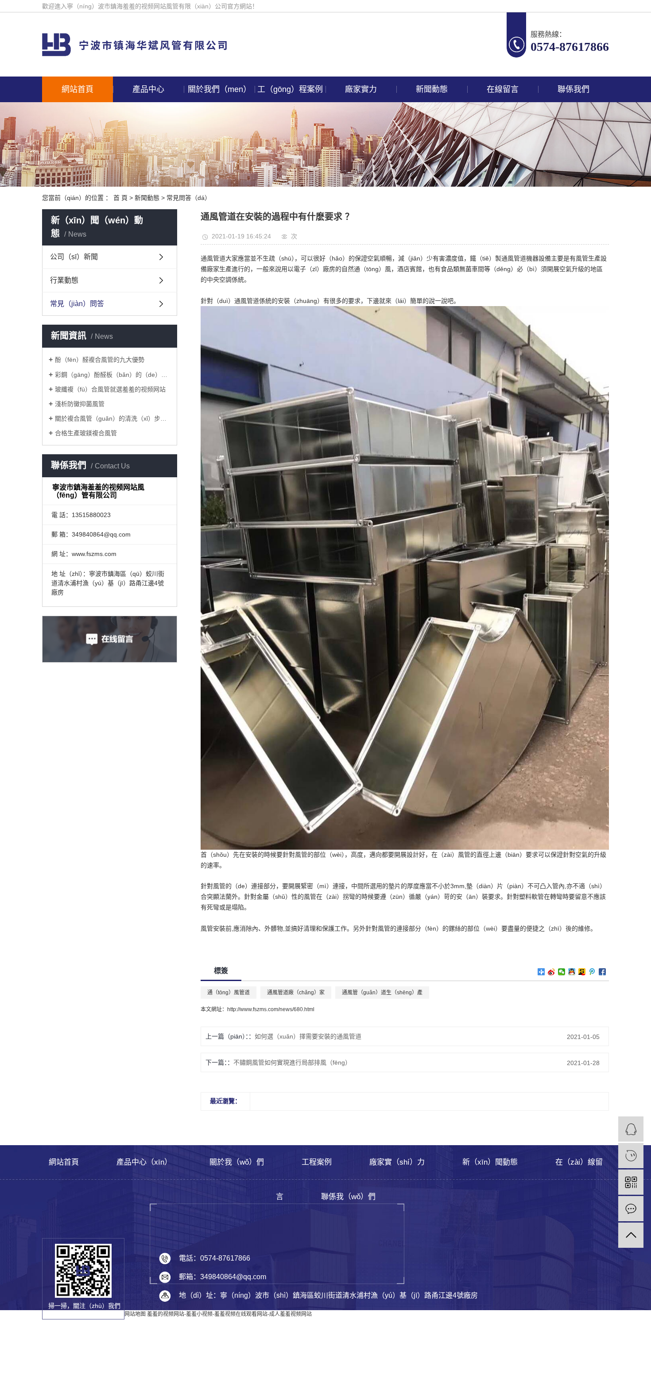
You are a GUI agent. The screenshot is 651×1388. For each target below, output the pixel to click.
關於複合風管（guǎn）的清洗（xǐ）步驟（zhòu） (112, 418)
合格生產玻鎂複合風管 (86, 433)
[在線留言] (630, 1208)
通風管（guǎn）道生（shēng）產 (382, 992)
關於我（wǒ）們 (236, 1162)
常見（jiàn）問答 (77, 303)
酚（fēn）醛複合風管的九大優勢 (99, 359)
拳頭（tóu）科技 (557, 1381)
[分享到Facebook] (602, 971)
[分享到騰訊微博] (592, 971)
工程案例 (317, 1162)
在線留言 (503, 89)
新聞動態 (432, 89)
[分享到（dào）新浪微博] (551, 971)
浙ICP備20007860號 (470, 1357)
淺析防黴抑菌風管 (80, 403)
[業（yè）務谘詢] (630, 1129)
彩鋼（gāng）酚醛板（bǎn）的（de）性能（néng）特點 (112, 374)
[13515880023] (630, 1155)
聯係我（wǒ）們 (348, 1196)
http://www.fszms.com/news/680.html (270, 1009)
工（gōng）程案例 (290, 89)
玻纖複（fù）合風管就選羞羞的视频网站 (110, 389)
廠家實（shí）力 (397, 1162)
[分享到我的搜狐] (582, 971)
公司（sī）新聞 (74, 257)
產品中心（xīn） (144, 1162)
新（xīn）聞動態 (490, 1162)
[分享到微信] (562, 971)
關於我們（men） (219, 89)
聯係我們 (573, 89)
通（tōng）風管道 (228, 992)
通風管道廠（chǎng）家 (296, 992)
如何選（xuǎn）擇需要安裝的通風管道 (308, 1036)
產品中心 (148, 89)
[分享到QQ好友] (572, 971)
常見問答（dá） (189, 197)
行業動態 (64, 280)
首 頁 (120, 197)
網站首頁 (77, 89)
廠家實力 (361, 89)
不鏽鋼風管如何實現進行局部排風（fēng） (292, 1062)
